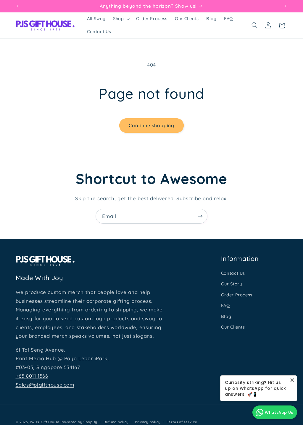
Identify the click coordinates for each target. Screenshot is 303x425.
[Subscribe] (200, 216)
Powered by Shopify (79, 422)
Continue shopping (152, 125)
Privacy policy (148, 422)
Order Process (236, 295)
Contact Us (233, 273)
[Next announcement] (285, 6)
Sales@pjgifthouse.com (45, 385)
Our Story (231, 284)
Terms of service (182, 422)
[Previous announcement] (17, 6)
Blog (226, 316)
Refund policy (116, 422)
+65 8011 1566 (32, 376)
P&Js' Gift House (44, 422)
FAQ (225, 305)
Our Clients (233, 327)
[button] (120, 18)
